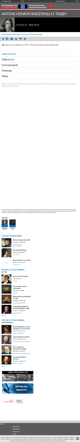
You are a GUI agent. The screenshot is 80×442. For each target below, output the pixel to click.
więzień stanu (16, 264)
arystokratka (16, 254)
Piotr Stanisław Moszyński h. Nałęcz (20, 348)
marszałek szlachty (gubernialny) (22, 353)
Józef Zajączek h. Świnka (21, 337)
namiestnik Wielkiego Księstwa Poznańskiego (22, 34)
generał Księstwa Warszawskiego (17, 245)
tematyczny (16, 431)
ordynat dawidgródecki (19, 303)
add (24, 39)
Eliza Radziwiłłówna (20, 250)
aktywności (15, 426)
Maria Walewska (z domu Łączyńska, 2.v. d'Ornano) (21, 327)
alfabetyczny (16, 429)
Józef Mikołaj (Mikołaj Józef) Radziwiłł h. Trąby (21, 307)
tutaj (64, 441)
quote (20, 39)
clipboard (7, 39)
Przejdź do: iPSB (6, 1)
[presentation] (40, 54)
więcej (3, 315)
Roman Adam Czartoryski (22, 260)
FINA (22, 1)
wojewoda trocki (17, 313)
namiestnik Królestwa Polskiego (21, 341)
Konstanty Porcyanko (20, 276)
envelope (11, 39)
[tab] (40, 54)
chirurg (15, 280)
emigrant (15, 292)
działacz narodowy (18, 363)
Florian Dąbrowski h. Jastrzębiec (20, 287)
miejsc (14, 434)
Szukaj (50, 6)
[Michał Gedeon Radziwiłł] (6, 242)
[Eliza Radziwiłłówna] (6, 252)
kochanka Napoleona (18, 333)
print (16, 39)
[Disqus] (40, 129)
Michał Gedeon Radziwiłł (21, 240)
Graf (12, 229)
